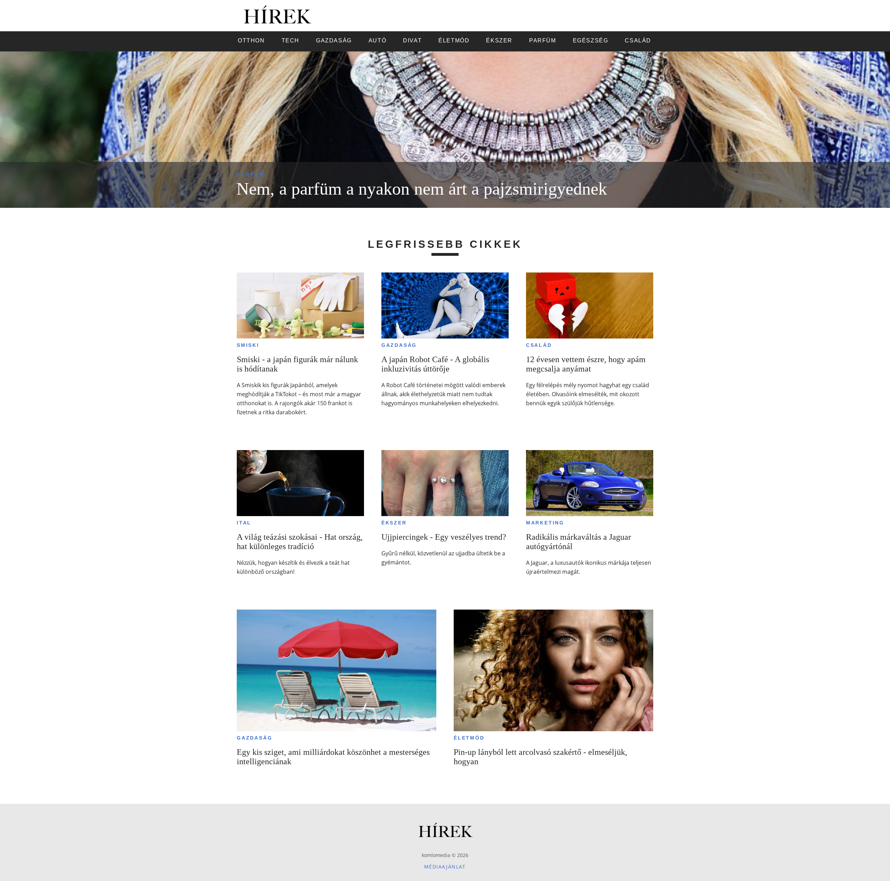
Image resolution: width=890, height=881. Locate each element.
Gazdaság (399, 345)
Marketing (545, 522)
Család (539, 345)
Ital (244, 522)
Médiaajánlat (445, 866)
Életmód (469, 738)
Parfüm (250, 175)
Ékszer (394, 522)
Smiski (248, 345)
